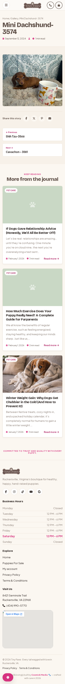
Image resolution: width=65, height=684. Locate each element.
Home (6, 18)
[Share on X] (34, 118)
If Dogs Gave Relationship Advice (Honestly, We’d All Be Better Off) (31, 231)
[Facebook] (6, 491)
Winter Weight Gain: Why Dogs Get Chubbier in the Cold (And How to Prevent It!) (32, 402)
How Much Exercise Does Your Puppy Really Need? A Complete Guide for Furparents (30, 315)
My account (10, 568)
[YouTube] (31, 491)
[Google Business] (39, 491)
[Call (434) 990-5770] (50, 5)
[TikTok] (22, 491)
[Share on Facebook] (26, 118)
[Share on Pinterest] (42, 118)
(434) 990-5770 (16, 605)
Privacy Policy (11, 574)
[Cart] (58, 5)
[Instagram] (14, 491)
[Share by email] (50, 118)
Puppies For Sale (13, 563)
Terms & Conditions (15, 580)
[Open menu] (6, 5)
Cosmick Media (39, 674)
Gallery (14, 18)
